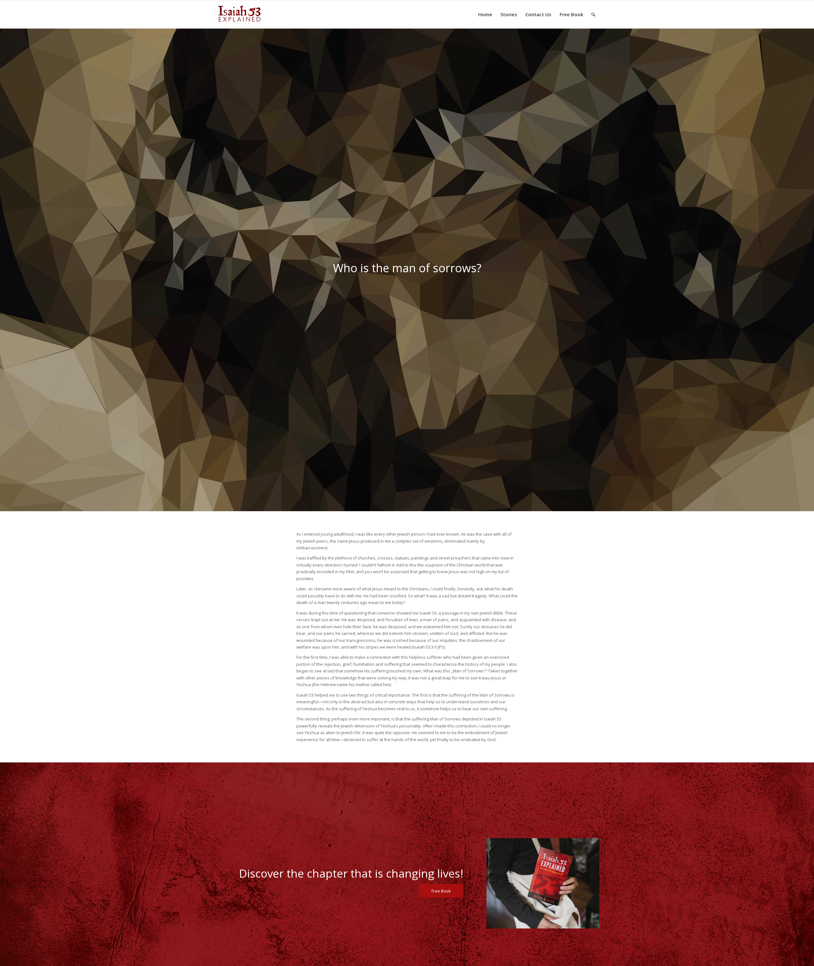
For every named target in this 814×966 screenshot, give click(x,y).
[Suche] (593, 14)
